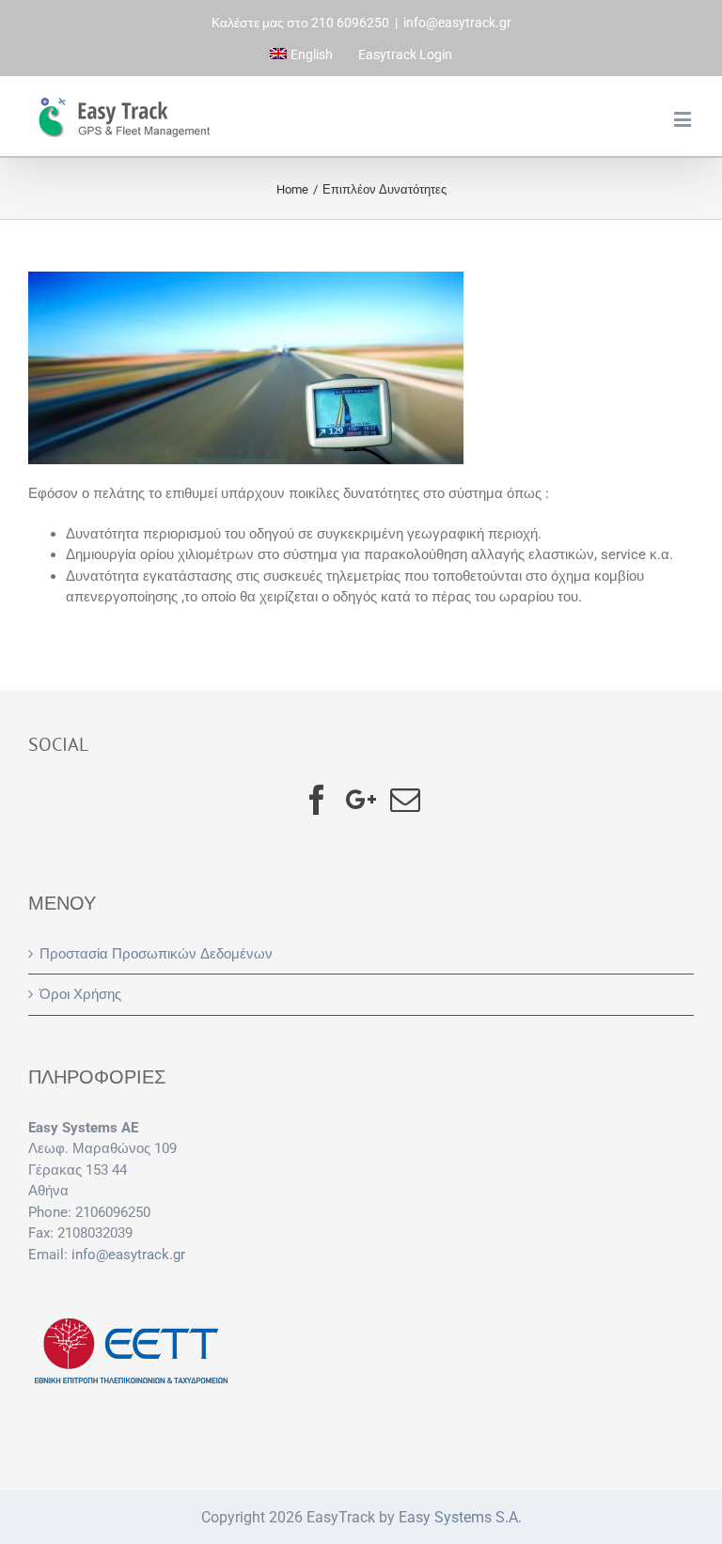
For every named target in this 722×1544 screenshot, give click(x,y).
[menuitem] (301, 54)
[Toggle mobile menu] (684, 119)
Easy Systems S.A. (460, 1517)
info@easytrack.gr (457, 22)
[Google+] (361, 800)
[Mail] (405, 800)
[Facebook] (317, 800)
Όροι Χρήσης (80, 994)
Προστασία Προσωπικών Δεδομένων (156, 953)
